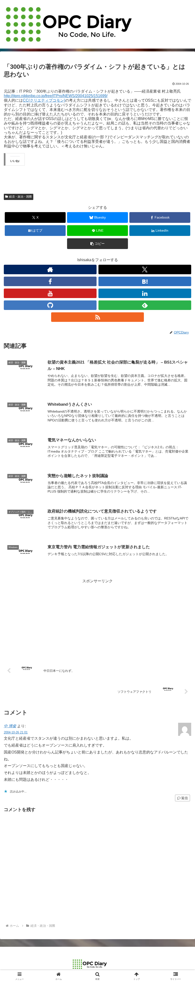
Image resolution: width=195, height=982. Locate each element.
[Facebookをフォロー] (50, 281)
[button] (97, 243)
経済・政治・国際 (20, 196)
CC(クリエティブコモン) (44, 100)
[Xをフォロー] (144, 269)
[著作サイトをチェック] (50, 269)
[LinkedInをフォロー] (144, 293)
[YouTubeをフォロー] (50, 293)
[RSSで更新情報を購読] (97, 317)
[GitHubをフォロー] (50, 305)
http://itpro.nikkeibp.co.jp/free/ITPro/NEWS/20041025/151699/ (55, 96)
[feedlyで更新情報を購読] (144, 305)
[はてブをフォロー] (144, 281)
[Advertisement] (97, 618)
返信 (184, 798)
